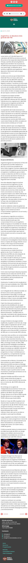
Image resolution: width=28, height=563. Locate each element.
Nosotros (5, 545)
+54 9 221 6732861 (7, 528)
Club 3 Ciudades (7, 553)
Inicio (4, 543)
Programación (7, 547)
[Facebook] (14, 2)
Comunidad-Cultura (8, 551)
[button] (14, 24)
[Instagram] (11, 2)
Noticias (5, 549)
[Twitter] (16, 2)
